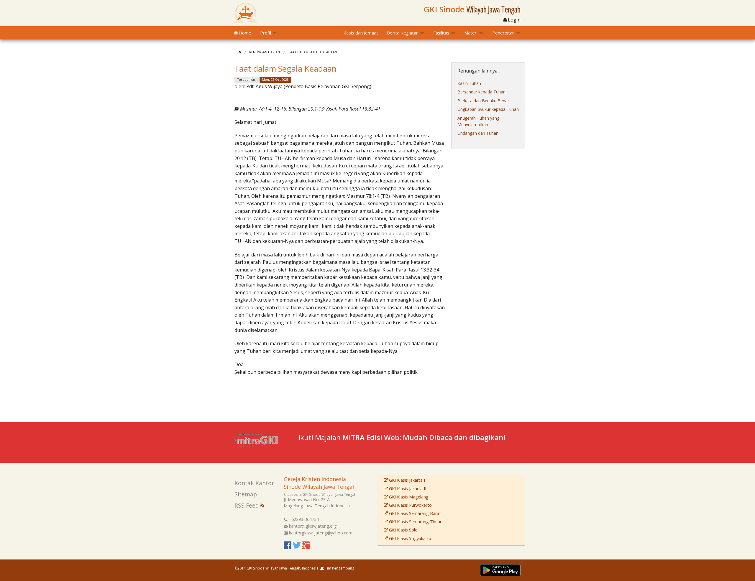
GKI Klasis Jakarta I (406, 480)
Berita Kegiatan (402, 33)
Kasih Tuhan (469, 83)
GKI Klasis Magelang (408, 497)
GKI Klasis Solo (403, 530)
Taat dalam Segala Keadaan (312, 52)
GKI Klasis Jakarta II (407, 488)
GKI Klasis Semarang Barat (414, 513)
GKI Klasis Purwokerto (410, 505)
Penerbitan (503, 33)
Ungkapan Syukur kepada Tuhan (488, 109)
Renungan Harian (264, 52)
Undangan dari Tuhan (477, 133)
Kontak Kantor (254, 483)
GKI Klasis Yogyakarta (409, 538)
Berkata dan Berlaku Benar (483, 100)
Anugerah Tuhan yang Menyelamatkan (478, 121)
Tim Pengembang (339, 568)
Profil (265, 33)
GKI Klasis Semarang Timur (414, 521)
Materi (470, 33)
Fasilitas (441, 33)
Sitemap (245, 494)
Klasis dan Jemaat (360, 33)
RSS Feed (247, 505)
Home (244, 33)
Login (514, 20)
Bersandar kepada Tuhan (481, 92)
